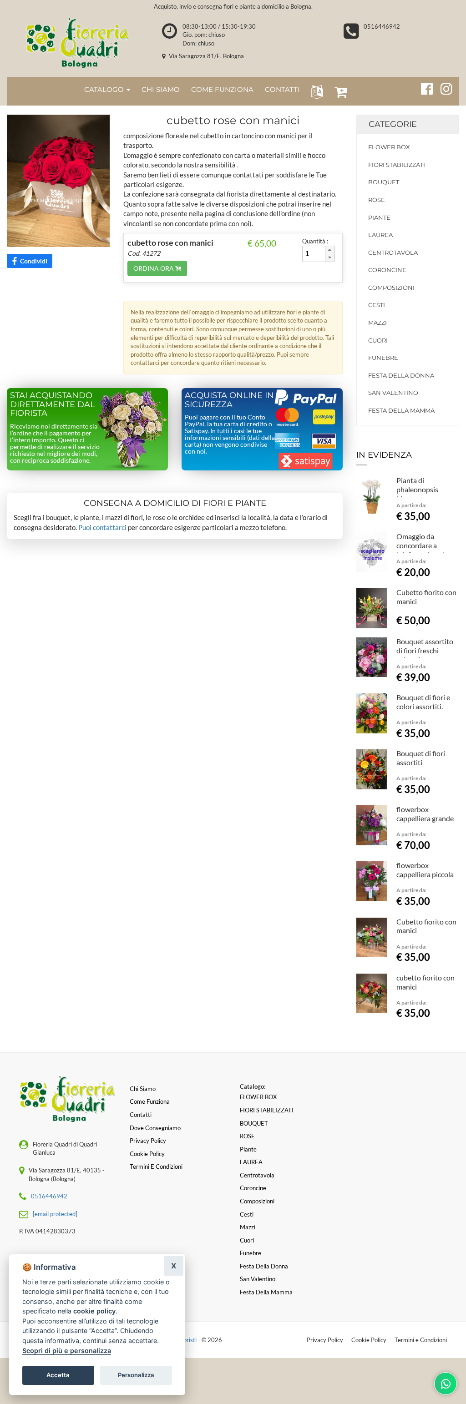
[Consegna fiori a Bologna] (77, 43)
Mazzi (377, 322)
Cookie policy (147, 1153)
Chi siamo (143, 1088)
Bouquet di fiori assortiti (420, 758)
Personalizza (136, 1375)
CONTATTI (282, 89)
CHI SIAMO (161, 89)
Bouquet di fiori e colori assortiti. (423, 702)
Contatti (141, 1114)
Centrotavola (393, 252)
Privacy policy (148, 1140)
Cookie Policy (368, 1339)
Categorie (393, 124)
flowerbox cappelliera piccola (425, 870)
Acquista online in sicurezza (229, 399)
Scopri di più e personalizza (66, 1350)
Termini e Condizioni (421, 1339)
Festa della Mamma (401, 410)
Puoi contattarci (102, 527)
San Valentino (393, 392)
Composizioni (391, 287)
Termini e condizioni (156, 1166)
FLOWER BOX (389, 147)
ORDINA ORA (154, 268)
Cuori (378, 340)
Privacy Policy (325, 1339)
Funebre (383, 357)
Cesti (376, 304)
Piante (379, 217)
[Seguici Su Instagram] (442, 87)
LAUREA (380, 234)
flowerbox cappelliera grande (425, 814)
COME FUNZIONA (222, 89)
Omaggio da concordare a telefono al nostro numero (424, 549)
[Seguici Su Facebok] (423, 87)
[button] (315, 91)
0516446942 (382, 26)
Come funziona (150, 1101)
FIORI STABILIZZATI (396, 164)
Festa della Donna (401, 375)
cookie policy (94, 1311)
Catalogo (105, 89)
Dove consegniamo (155, 1127)
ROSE (376, 199)
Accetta (58, 1375)
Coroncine (387, 269)
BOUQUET (383, 182)
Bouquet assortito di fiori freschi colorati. (424, 650)
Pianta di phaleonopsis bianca (417, 489)
